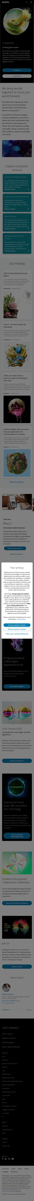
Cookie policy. (21, 619)
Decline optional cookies (17, 629)
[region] (17, 600)
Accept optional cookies (17, 625)
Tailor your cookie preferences (17, 634)
